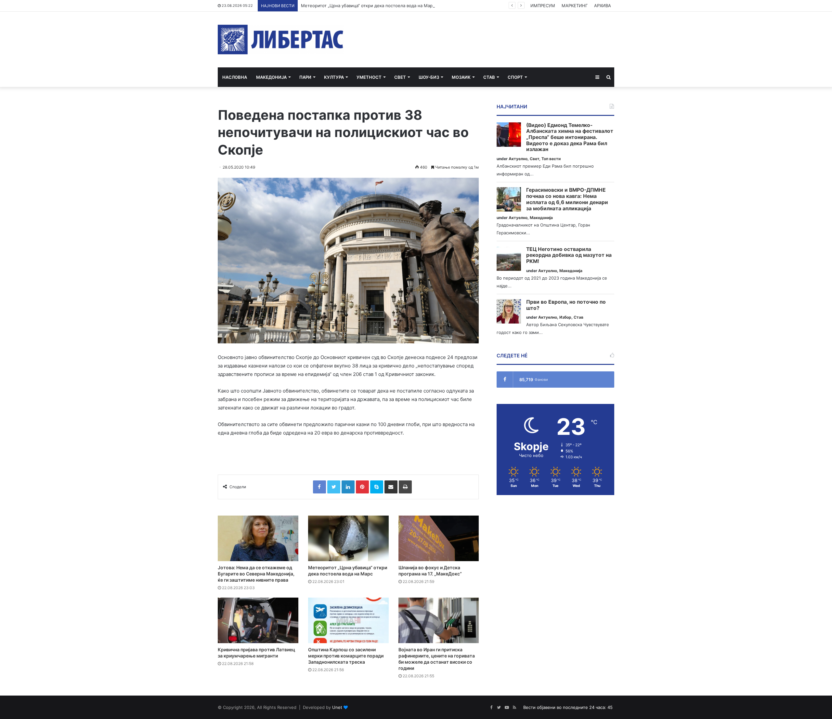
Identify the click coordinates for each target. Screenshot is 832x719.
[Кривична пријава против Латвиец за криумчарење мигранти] (258, 620)
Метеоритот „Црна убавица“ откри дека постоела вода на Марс (368, 5)
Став (489, 77)
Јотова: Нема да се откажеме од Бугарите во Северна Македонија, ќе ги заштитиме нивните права (256, 574)
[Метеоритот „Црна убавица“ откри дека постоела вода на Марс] (348, 538)
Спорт (515, 77)
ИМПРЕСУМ (542, 5)
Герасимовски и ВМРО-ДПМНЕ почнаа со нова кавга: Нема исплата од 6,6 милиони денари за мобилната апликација (567, 199)
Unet (337, 707)
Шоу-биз (429, 77)
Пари (305, 77)
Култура (334, 77)
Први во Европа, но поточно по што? (566, 305)
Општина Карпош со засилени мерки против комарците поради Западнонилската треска (346, 656)
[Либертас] (281, 39)
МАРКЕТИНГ (575, 5)
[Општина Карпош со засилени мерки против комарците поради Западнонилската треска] (348, 620)
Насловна (234, 77)
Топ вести (551, 158)
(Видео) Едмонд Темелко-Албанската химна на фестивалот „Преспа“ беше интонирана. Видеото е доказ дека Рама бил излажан (569, 137)
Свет (400, 77)
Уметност (369, 77)
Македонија (271, 77)
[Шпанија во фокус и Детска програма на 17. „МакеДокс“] (438, 538)
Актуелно (518, 158)
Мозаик (461, 77)
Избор (565, 317)
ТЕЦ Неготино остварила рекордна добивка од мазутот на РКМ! (569, 255)
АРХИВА (602, 5)
